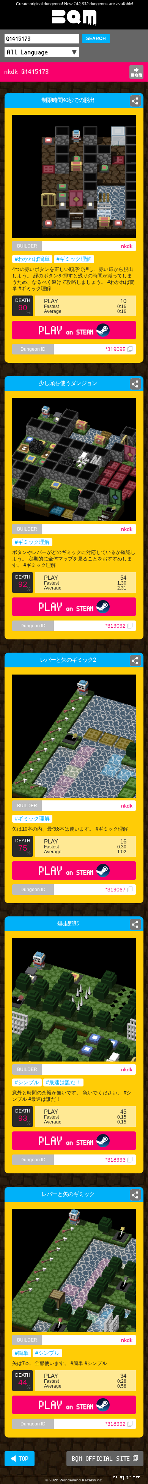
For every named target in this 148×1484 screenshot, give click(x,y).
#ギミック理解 (74, 259)
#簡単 (21, 1353)
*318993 (115, 1160)
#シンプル (27, 1082)
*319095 (115, 349)
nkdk (126, 246)
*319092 (115, 626)
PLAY (66, 330)
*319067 (115, 890)
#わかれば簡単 (32, 259)
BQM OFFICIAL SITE (101, 1458)
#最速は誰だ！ (63, 1082)
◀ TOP (19, 1458)
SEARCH (96, 38)
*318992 (115, 1424)
